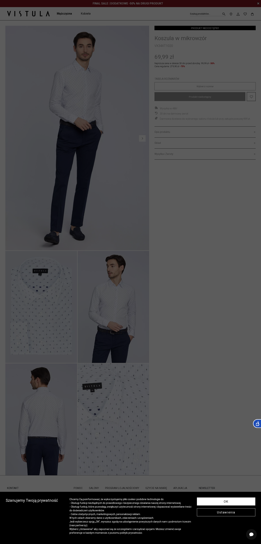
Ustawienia (226, 512)
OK (226, 501)
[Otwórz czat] (251, 534)
